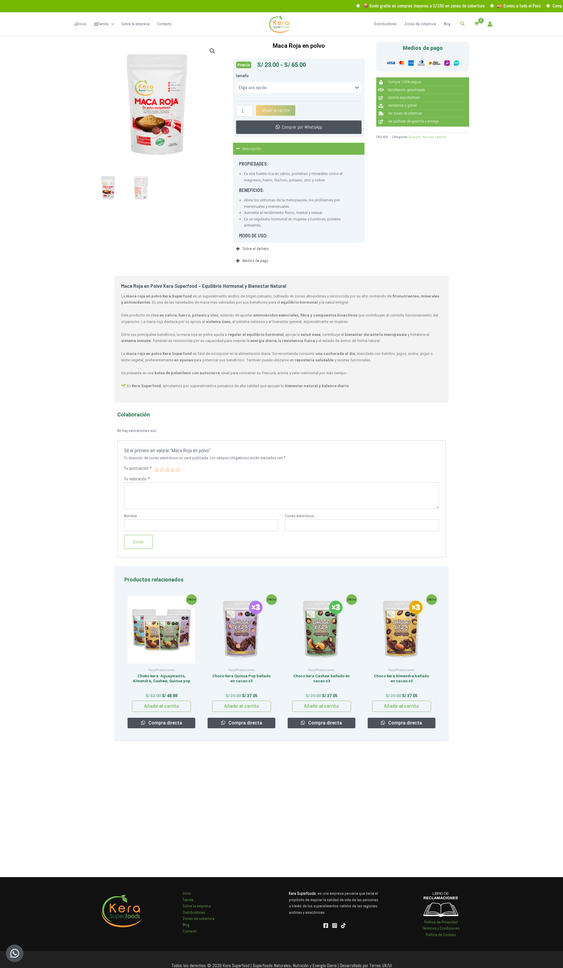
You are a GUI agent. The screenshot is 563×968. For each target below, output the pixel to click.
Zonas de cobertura (420, 23)
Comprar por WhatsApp (302, 127)
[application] (111, 24)
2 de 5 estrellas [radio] (162, 470)
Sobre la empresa (135, 23)
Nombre (130, 515)
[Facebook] (325, 925)
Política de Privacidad (441, 922)
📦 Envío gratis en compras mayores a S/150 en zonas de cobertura (398, 6)
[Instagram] (334, 925)
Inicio (82, 23)
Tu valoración (137, 479)
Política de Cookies (441, 934)
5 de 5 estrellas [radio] (178, 470)
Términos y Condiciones (441, 928)
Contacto (164, 23)
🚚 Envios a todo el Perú (493, 6)
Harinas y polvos (434, 137)
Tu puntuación (138, 468)
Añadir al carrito (275, 110)
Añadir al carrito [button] (161, 706)
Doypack (414, 137)
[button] (462, 24)
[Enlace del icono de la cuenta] (490, 24)
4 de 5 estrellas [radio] (172, 470)
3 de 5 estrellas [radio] (167, 470)
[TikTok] (343, 925)
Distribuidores (385, 23)
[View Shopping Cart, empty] (476, 24)
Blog (447, 23)
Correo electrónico (299, 515)
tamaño (242, 75)
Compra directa (164, 723)
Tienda (103, 23)
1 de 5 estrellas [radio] (156, 470)
